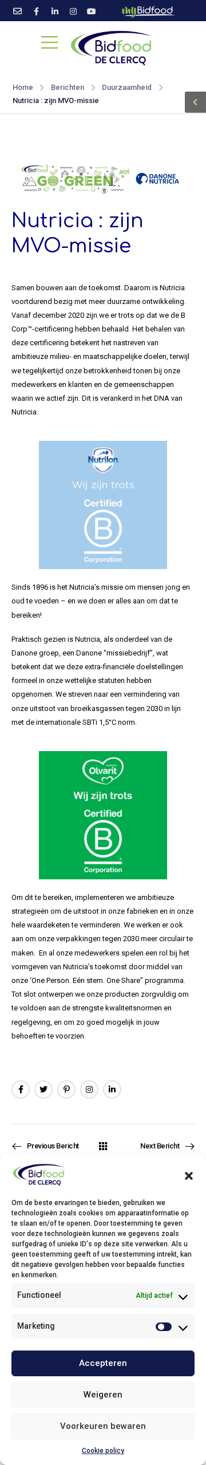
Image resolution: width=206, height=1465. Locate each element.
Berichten (67, 87)
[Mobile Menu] (49, 42)
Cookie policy (103, 1451)
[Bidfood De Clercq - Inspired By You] (111, 48)
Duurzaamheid (127, 87)
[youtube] (91, 11)
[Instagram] (89, 1089)
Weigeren (103, 1394)
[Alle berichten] (103, 1146)
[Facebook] (20, 1089)
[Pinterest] (66, 1089)
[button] (189, 1174)
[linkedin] (55, 11)
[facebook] (36, 11)
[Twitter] (43, 1089)
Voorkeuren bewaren (103, 1426)
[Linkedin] (112, 1089)
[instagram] (73, 11)
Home (23, 87)
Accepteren (103, 1363)
